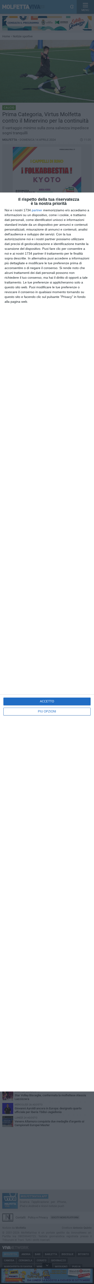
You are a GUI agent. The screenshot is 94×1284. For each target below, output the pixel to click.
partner (37, 210)
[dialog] (47, 641)
